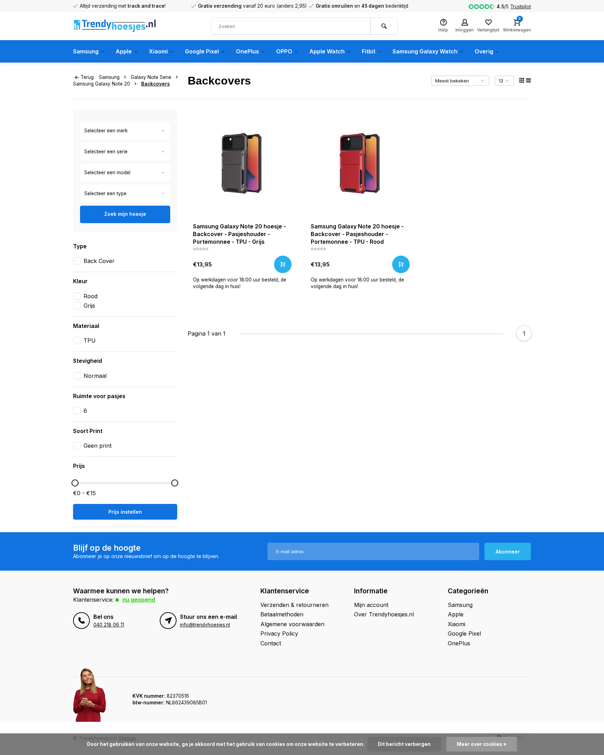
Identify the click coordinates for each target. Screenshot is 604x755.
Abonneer (508, 552)
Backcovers (155, 84)
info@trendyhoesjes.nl (205, 625)
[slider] (74, 482)
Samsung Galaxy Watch (425, 51)
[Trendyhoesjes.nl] (115, 26)
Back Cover (99, 260)
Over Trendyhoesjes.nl (384, 614)
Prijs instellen (125, 512)
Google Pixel (202, 51)
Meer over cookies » (481, 744)
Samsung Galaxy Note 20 (101, 84)
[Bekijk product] (283, 264)
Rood (91, 296)
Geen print (98, 445)
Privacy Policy (279, 633)
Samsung (86, 51)
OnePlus (247, 51)
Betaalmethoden (281, 614)
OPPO (284, 51)
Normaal (95, 375)
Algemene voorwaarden (292, 624)
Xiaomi (158, 51)
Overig (484, 51)
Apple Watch (327, 51)
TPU (90, 340)
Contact (270, 643)
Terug (87, 77)
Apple (124, 51)
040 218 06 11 (108, 625)
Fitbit (368, 51)
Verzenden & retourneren (294, 604)
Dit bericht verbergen (404, 744)
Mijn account (371, 604)
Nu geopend (138, 599)
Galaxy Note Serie (151, 77)
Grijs (89, 305)
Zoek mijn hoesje (125, 214)
